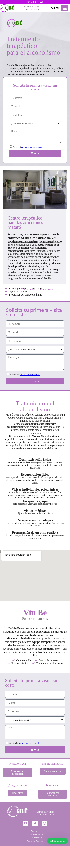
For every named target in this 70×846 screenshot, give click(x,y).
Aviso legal (35, 831)
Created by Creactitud (35, 841)
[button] (64, 8)
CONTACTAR (35, 2)
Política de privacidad (35, 834)
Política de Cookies (35, 837)
